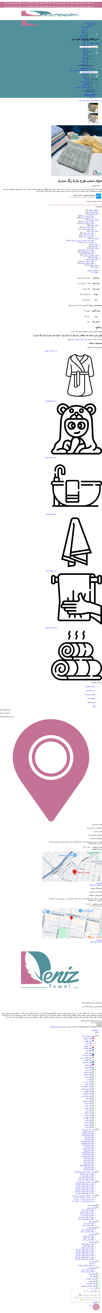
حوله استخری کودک (87, 250)
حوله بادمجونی (87, 1101)
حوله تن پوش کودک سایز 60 (85, 1184)
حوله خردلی (88, 1103)
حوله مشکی (88, 1113)
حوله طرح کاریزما (88, 1145)
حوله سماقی (88, 1074)
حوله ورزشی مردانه (87, 263)
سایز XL (83, 36)
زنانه (84, 28)
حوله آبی (89, 1050)
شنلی (84, 63)
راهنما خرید (90, 89)
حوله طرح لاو (89, 1147)
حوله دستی (86, 51)
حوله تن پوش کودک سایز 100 (84, 1191)
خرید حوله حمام (51, 457)
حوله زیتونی (88, 1067)
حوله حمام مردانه (88, 229)
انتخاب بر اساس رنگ (89, 1036)
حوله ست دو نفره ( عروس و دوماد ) (82, 240)
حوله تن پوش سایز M (87, 1174)
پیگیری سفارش (89, 95)
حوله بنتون (88, 1115)
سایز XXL (82, 38)
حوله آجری (88, 1127)
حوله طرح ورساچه (88, 1156)
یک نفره (83, 68)
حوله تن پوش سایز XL (86, 1177)
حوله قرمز (88, 1120)
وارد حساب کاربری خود (79, 339)
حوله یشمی (88, 1108)
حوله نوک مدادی (86, 1096)
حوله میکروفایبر (88, 1167)
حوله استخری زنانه (88, 216)
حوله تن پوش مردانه (87, 223)
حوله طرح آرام (89, 1139)
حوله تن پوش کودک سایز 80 (85, 1187)
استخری (83, 64)
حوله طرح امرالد (88, 1148)
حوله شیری (88, 1077)
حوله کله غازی (87, 1062)
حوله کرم (89, 1043)
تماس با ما (90, 97)
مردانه (84, 30)
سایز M (83, 32)
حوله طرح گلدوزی (88, 1152)
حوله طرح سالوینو (88, 1133)
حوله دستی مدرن (83, 100)
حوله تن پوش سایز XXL (86, 1179)
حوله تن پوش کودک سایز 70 (85, 1186)
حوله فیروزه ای (87, 1089)
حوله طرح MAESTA (87, 1166)
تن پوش (83, 61)
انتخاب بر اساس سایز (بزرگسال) (85, 1172)
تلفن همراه (98, 1022)
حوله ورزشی (85, 72)
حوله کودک (86, 59)
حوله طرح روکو (89, 1162)
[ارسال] (97, 49)
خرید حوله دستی (51, 571)
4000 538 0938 (5, 713)
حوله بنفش (88, 1065)
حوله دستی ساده (88, 233)
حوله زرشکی (87, 1038)
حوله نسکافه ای (86, 1086)
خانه (100, 100)
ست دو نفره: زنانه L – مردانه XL (83, 1201)
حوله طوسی (88, 1041)
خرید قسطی (90, 91)
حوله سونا (86, 78)
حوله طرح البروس (88, 1135)
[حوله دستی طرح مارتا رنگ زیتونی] (93, 112)
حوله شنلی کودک (88, 254)
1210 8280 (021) (5, 710)
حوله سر (87, 80)
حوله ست (87, 66)
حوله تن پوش (85, 26)
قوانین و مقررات (89, 694)
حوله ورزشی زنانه (88, 261)
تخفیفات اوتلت (93, 210)
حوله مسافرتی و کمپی (82, 87)
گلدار (84, 55)
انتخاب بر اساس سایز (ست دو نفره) (84, 1196)
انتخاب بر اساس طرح (89, 1129)
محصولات (91, 25)
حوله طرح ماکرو (88, 1131)
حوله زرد (89, 1079)
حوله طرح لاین (89, 1137)
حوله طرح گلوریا (88, 1154)
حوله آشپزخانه (85, 85)
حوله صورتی (88, 1046)
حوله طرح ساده (89, 1160)
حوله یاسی (88, 1098)
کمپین (96, 267)
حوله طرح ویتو (89, 1164)
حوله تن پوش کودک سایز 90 (85, 1189)
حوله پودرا (88, 1110)
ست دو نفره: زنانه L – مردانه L (84, 1199)
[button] (97, 53)
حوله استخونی (87, 1093)
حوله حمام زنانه (89, 227)
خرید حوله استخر (51, 514)
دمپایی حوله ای (85, 82)
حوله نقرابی (88, 1105)
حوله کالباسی (87, 1060)
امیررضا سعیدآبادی (56, 1027)
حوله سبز (89, 1070)
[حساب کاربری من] (97, 35)
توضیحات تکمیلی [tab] (92, 270)
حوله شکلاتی (88, 1048)
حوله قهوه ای (87, 1117)
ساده (84, 57)
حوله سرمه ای (87, 1055)
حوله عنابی (88, 1084)
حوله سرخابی (87, 1072)
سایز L (84, 34)
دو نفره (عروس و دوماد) (78, 70)
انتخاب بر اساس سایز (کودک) (86, 1182)
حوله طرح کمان (88, 1158)
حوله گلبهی (88, 1091)
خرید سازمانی (90, 690)
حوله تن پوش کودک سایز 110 (84, 1193)
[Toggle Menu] (97, 21)
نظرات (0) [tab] (94, 272)
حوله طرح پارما (89, 1169)
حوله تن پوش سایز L (87, 1176)
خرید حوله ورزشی (51, 627)
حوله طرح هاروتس (88, 1143)
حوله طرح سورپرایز (87, 1141)
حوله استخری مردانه (87, 218)
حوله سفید (88, 1053)
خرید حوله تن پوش (51, 350)
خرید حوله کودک (51, 401)
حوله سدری (88, 1082)
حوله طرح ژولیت (88, 1150)
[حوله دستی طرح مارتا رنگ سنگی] (93, 123)
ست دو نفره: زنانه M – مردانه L (83, 1197)
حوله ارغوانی (88, 1125)
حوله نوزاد (86, 83)
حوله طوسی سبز (86, 1058)
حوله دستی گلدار (88, 235)
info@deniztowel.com (7, 716)
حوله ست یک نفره (88, 242)
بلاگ (92, 93)
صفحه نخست (89, 23)
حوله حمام (86, 40)
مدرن (84, 53)
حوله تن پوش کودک (87, 252)
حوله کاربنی (88, 1122)
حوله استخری (85, 45)
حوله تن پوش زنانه (88, 221)
